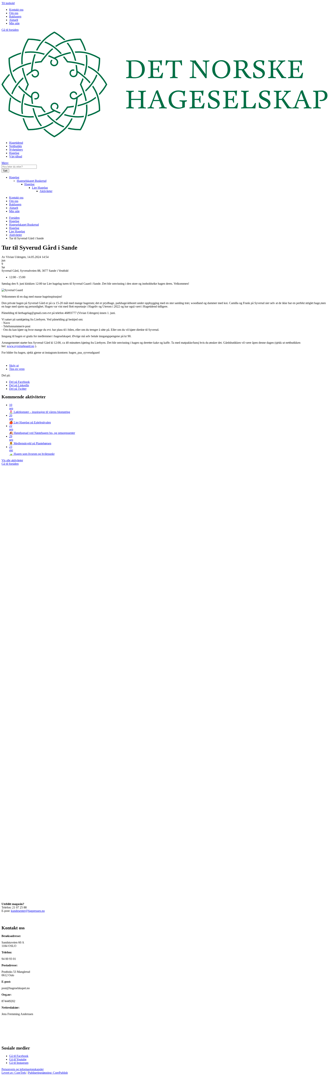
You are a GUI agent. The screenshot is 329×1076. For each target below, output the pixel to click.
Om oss (13, 13)
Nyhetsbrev (16, 149)
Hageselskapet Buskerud (31, 180)
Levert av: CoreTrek (14, 1072)
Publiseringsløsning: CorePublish (48, 1072)
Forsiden (14, 217)
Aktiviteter (46, 191)
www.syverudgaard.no (20, 346)
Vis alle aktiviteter (12, 460)
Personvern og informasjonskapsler (23, 1069)
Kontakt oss (16, 9)
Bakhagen (15, 16)
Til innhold (8, 3)
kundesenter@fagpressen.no (28, 910)
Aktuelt (13, 20)
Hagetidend (16, 142)
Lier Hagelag (40, 187)
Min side (14, 23)
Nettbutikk (15, 146)
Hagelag (14, 153)
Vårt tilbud (15, 156)
